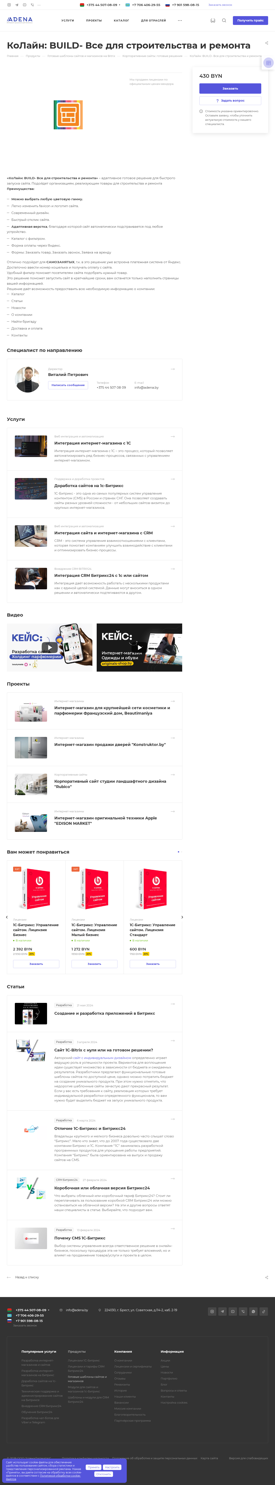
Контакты (167, 1396)
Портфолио (169, 1378)
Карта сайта (209, 1458)
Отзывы (119, 1378)
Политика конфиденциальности (85, 1458)
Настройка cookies (174, 1402)
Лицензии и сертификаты (133, 1366)
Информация (172, 1351)
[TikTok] (264, 1311)
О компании (123, 1360)
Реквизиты (122, 1384)
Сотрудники (123, 1372)
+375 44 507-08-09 (102, 5)
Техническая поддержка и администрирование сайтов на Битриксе (42, 1396)
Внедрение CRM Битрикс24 (41, 1406)
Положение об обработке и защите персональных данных (154, 1458)
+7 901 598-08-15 (185, 5)
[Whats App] (253, 1311)
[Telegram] (17, 5)
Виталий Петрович (68, 374)
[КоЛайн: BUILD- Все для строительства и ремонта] (68, 115)
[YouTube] (24, 5)
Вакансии (121, 1402)
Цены (165, 1366)
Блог (164, 1384)
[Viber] (32, 5)
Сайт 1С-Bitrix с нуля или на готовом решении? (103, 1050)
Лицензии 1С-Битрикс (84, 1360)
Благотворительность (129, 1414)
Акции (165, 1360)
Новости (167, 1372)
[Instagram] (9, 5)
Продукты (77, 1351)
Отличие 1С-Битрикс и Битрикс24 (89, 1128)
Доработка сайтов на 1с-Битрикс (89, 485)
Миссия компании (127, 1408)
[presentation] (7, 921)
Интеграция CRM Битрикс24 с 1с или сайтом (101, 575)
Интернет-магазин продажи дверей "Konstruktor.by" (110, 744)
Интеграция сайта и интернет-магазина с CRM (103, 533)
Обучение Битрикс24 (36, 1412)
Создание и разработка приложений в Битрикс (104, 1013)
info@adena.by (146, 387)
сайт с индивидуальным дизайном (102, 1058)
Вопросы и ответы (174, 1390)
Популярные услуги (38, 1351)
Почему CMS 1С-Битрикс (79, 1238)
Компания (123, 1351)
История (120, 1390)
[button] (178, 851)
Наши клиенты (125, 1396)
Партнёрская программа (132, 1420)
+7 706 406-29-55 (146, 5)
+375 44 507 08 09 (111, 387)
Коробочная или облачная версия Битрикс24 (102, 1188)
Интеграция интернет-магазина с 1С (92, 443)
